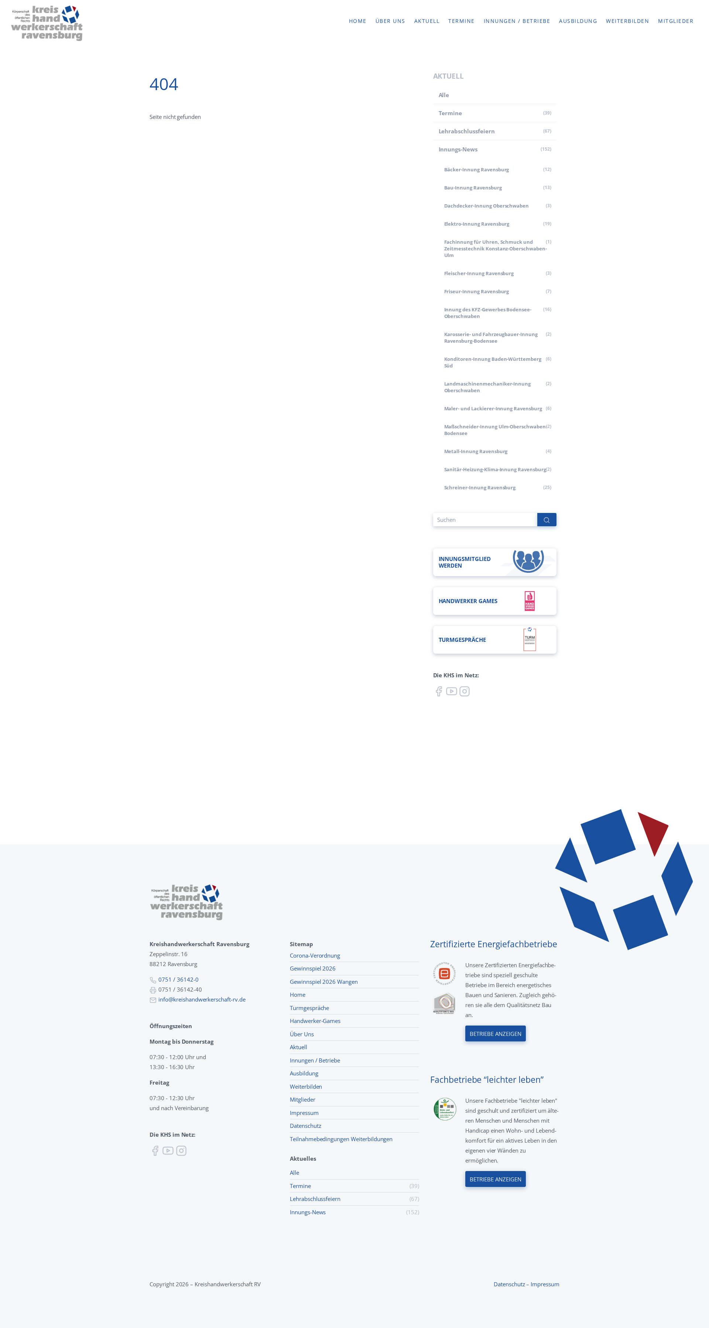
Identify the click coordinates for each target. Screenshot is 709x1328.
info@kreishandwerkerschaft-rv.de (202, 999)
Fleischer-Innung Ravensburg (479, 273)
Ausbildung (578, 21)
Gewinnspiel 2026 (313, 968)
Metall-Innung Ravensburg (476, 451)
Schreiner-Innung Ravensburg (480, 487)
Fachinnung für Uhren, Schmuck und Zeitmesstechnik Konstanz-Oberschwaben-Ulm (495, 249)
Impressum (304, 1112)
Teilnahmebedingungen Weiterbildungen (341, 1139)
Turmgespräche (309, 1008)
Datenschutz (305, 1125)
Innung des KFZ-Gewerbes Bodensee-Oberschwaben (488, 312)
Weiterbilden (627, 21)
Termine (461, 21)
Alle (444, 95)
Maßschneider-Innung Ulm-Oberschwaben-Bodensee (495, 430)
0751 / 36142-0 (178, 979)
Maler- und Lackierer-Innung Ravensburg (493, 408)
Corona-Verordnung (315, 955)
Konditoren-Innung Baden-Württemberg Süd (492, 362)
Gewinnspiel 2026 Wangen (324, 981)
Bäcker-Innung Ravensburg (476, 169)
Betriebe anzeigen (495, 1033)
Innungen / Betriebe (517, 21)
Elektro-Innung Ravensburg (477, 223)
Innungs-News (458, 149)
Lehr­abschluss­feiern (467, 131)
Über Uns (302, 1034)
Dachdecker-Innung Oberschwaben (486, 205)
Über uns (390, 21)
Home (358, 21)
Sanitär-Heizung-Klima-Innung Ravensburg (495, 469)
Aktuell (427, 21)
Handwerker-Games (315, 1020)
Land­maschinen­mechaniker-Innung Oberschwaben (487, 387)
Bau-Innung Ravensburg (473, 187)
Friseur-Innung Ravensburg (476, 291)
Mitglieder (675, 21)
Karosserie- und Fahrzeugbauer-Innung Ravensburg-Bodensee (491, 337)
